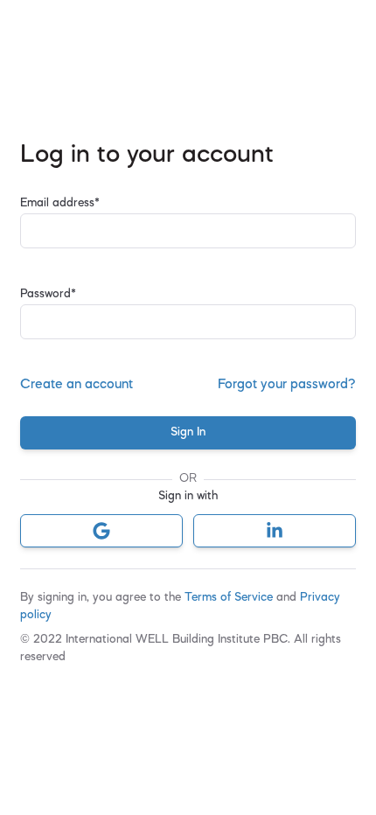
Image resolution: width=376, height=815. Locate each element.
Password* (48, 294)
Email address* (60, 203)
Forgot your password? (287, 385)
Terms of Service (230, 597)
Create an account (76, 385)
